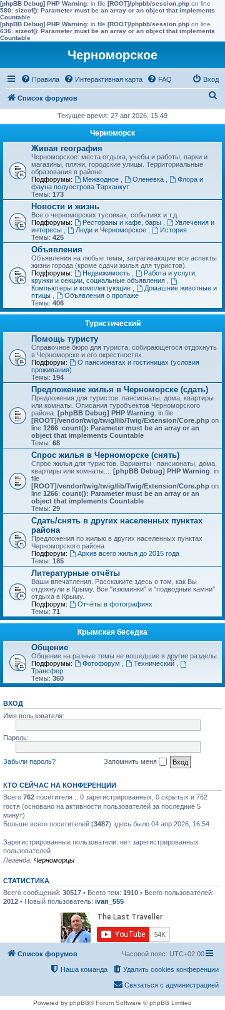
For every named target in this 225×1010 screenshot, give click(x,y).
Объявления (56, 249)
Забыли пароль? (29, 761)
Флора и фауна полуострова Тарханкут (117, 183)
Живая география (66, 148)
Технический (155, 663)
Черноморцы (54, 860)
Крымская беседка (113, 632)
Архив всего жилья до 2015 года (128, 553)
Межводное (101, 179)
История (173, 230)
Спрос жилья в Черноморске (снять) (105, 455)
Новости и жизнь (65, 206)
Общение (49, 647)
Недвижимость (107, 273)
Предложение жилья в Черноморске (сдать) (119, 389)
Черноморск (112, 133)
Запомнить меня (131, 761)
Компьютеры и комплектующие (81, 288)
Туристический (113, 323)
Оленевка (149, 179)
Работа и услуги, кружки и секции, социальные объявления (114, 276)
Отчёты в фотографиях (115, 604)
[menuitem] (40, 79)
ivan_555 (109, 901)
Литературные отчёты (75, 573)
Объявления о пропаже (101, 295)
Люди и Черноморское (112, 230)
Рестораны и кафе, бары (122, 222)
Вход (13, 703)
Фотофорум (102, 663)
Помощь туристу (64, 339)
